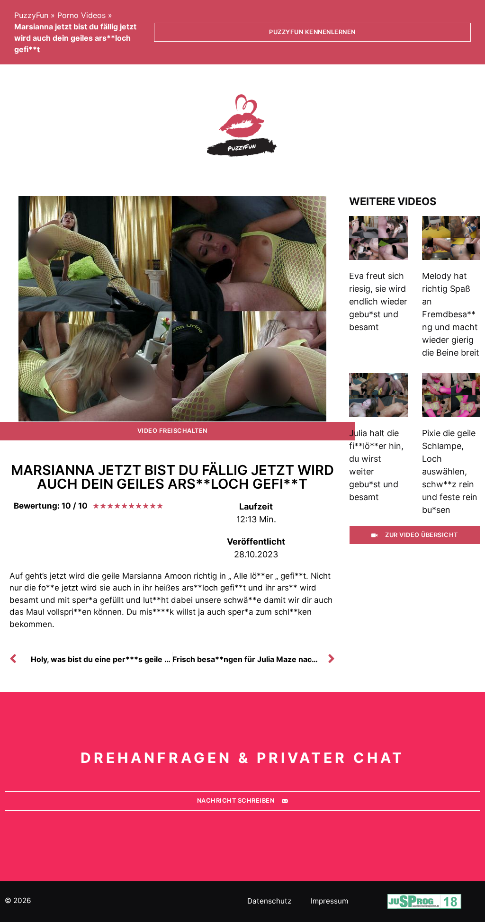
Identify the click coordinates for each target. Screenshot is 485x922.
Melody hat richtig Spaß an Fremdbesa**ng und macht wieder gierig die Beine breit (450, 314)
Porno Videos (81, 15)
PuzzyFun (31, 15)
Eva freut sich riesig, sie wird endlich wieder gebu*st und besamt (378, 301)
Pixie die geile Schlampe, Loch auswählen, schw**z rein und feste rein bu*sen (449, 471)
